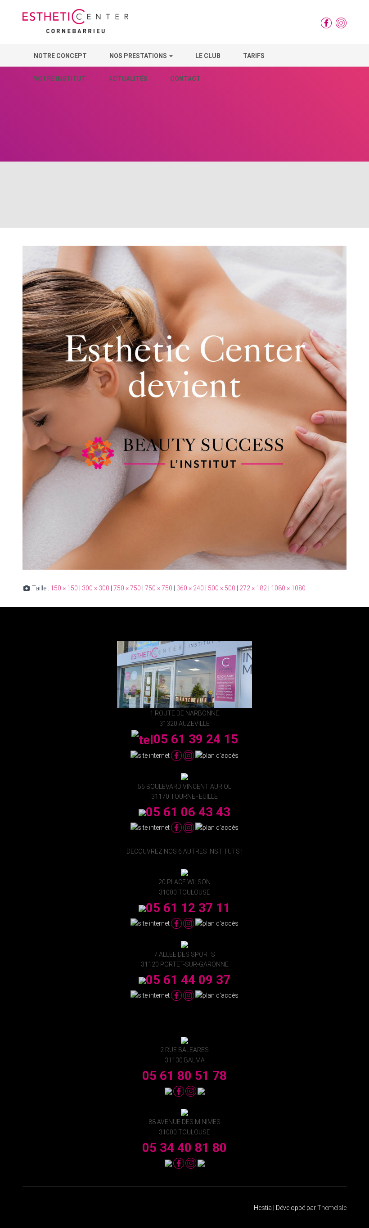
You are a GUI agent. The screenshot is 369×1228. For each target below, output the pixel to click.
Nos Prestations (138, 55)
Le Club (207, 55)
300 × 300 (95, 588)
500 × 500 (221, 588)
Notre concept (60, 55)
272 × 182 (253, 588)
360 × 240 (190, 588)
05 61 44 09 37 (188, 979)
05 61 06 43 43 (188, 812)
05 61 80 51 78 (184, 1075)
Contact (185, 78)
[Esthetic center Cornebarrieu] (75, 24)
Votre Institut (60, 78)
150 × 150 (64, 588)
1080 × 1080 (288, 588)
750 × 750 (127, 588)
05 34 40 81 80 (184, 1147)
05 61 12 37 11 (188, 907)
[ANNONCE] (184, 407)
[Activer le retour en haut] (351, 1210)
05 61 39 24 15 (195, 739)
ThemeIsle (331, 1207)
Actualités (128, 78)
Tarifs (254, 55)
